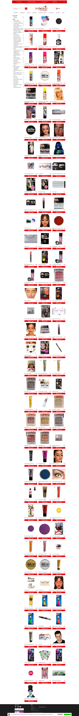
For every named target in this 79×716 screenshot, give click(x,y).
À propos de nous (34, 708)
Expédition (32, 706)
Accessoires (15, 12)
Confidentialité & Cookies (42, 707)
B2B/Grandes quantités (34, 710)
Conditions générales (41, 706)
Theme (63, 12)
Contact (32, 709)
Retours (32, 707)
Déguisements (22, 12)
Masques (28, 12)
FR (60, 1)
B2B (64, 1)
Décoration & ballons (42, 12)
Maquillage (34, 12)
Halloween (58, 12)
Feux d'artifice (51, 12)
